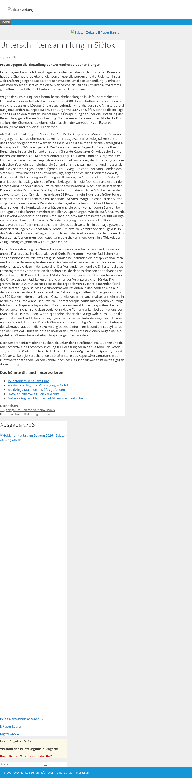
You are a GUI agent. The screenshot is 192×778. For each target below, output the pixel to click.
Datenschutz (64, 772)
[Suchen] (45, 765)
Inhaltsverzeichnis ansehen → (22, 719)
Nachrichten (9, 405)
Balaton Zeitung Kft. (32, 772)
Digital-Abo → (10, 734)
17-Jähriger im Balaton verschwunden (27, 410)
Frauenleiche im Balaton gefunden (25, 414)
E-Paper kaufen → (13, 726)
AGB (51, 772)
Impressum (82, 772)
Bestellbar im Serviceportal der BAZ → (28, 756)
